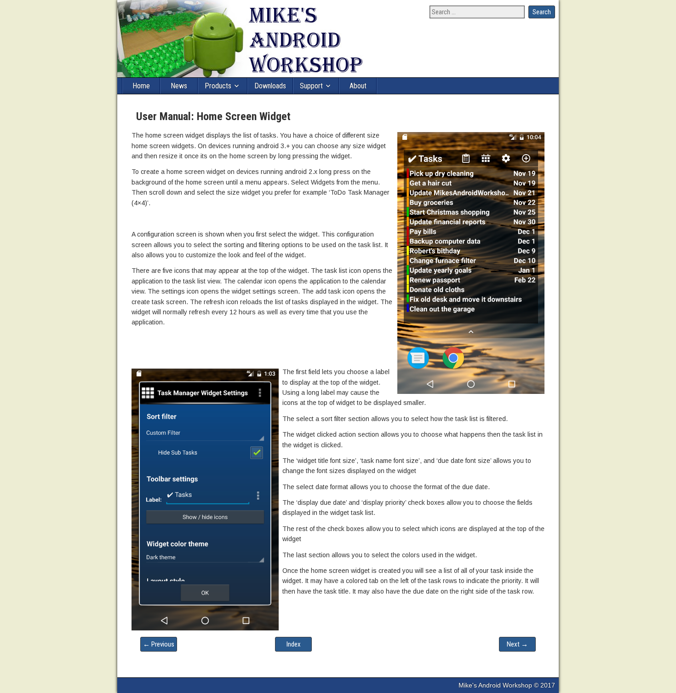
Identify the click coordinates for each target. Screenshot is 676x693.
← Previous (158, 644)
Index (293, 644)
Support (311, 85)
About (358, 85)
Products (218, 85)
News (179, 85)
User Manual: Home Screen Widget (213, 116)
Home (141, 85)
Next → (517, 644)
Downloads (270, 85)
